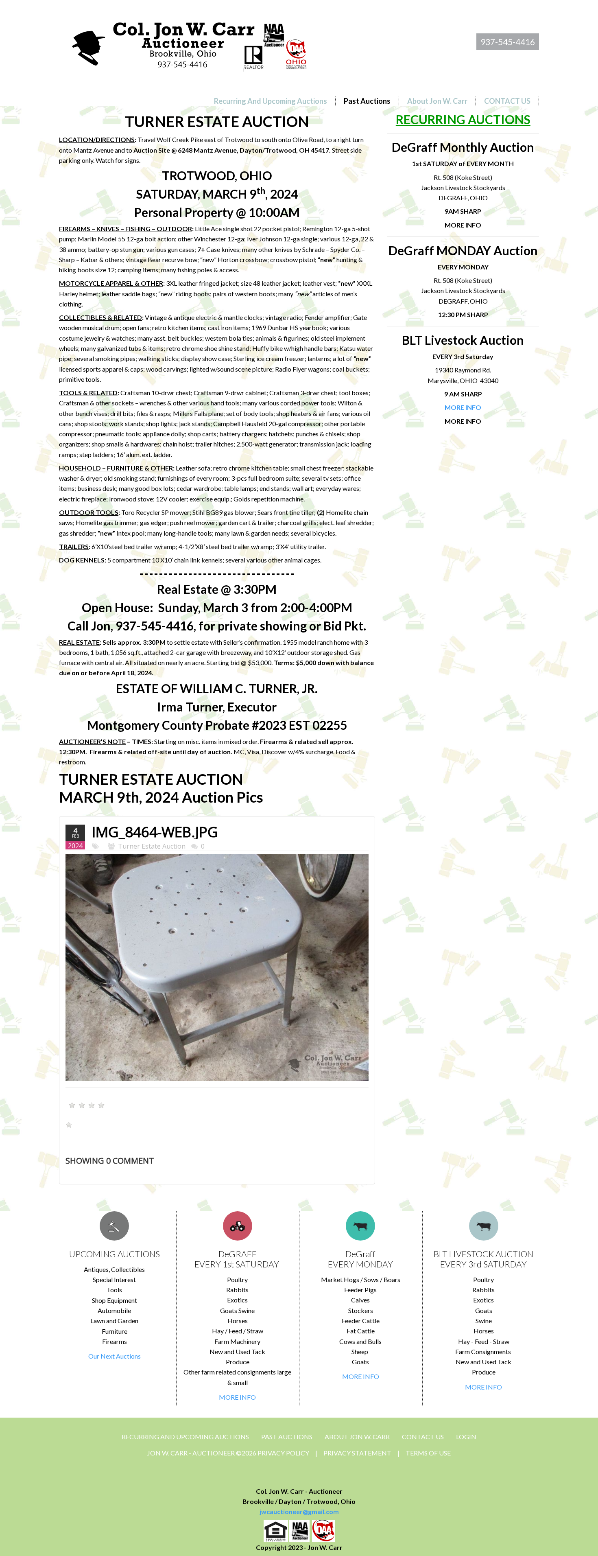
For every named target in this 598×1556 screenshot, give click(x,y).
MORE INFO (237, 1397)
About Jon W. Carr (357, 1436)
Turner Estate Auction (152, 846)
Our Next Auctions (114, 1356)
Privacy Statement (357, 1453)
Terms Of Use (428, 1453)
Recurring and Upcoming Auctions (185, 1436)
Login (466, 1436)
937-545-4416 (507, 42)
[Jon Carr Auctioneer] (189, 43)
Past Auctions (286, 1436)
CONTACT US (423, 1436)
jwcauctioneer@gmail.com (299, 1511)
